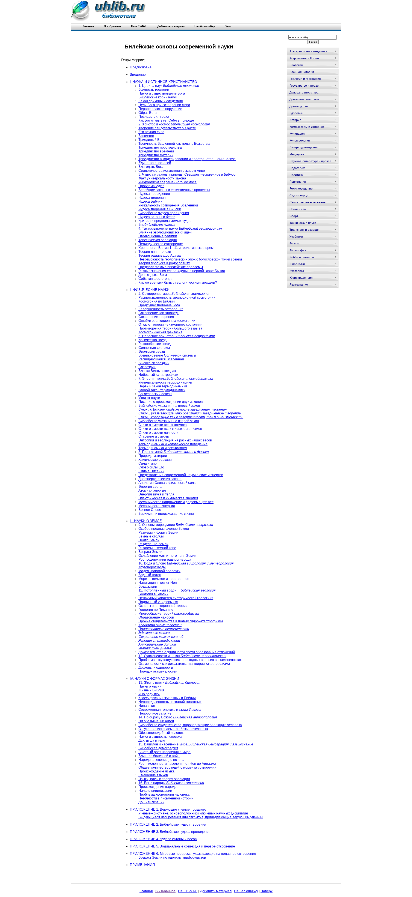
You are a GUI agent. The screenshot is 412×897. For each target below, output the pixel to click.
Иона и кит (146, 705)
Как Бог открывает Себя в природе (166, 120)
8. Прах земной (173, 452)
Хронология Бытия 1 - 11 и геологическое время (176, 248)
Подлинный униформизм (158, 602)
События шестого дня (155, 278)
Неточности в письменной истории (166, 798)
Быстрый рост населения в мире (164, 752)
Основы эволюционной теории (163, 606)
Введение (138, 74)
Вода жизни (147, 586)
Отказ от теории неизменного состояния (170, 324)
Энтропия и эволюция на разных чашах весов (175, 440)
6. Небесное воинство (176, 336)
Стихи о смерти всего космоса (162, 425)
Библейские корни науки (157, 97)
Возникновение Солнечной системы (167, 355)
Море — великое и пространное (163, 579)
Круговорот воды (152, 567)
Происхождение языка (156, 771)
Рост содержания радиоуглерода (164, 559)
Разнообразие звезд (154, 344)
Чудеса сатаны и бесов (156, 217)
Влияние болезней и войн (159, 756)
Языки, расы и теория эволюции (164, 779)
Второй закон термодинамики (161, 390)
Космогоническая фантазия (160, 332)
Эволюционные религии (157, 236)
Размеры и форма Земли (158, 532)
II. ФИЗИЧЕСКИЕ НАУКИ (150, 290)
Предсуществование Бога (159, 305)
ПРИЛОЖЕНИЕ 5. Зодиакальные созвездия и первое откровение (182, 846)
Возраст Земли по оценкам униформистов (172, 857)
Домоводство (298, 106)
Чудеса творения (152, 197)
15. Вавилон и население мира (195, 744)
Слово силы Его (151, 467)
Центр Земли (148, 540)
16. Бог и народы (171, 783)
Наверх (267, 891)
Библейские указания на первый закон (169, 405)
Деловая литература (303, 92)
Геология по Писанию (155, 609)
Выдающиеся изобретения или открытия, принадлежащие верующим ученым (200, 817)
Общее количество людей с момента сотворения (177, 767)
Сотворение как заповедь (158, 313)
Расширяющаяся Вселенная (161, 359)
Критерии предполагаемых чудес (164, 221)
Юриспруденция (301, 277)
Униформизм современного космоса (167, 182)
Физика (294, 243)
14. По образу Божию (177, 717)
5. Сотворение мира (174, 293)
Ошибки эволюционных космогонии (166, 320)
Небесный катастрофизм (158, 374)
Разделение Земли (153, 544)
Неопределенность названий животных (169, 702)
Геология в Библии (153, 594)
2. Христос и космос (174, 124)
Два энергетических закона (160, 479)
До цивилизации (151, 802)
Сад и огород (298, 195)
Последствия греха (153, 116)
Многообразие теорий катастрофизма (168, 613)
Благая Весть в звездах (157, 371)
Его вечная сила (151, 132)
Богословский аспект (155, 394)
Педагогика (297, 168)
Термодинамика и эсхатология (162, 448)
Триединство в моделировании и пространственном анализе (187, 159)
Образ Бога (147, 112)
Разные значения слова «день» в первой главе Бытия (181, 271)
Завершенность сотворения (160, 309)
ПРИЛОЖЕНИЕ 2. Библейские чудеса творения (168, 824)
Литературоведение (303, 147)
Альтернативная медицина (308, 51)
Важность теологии (153, 89)
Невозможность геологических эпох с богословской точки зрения (190, 259)
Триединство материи (155, 155)
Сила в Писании (151, 471)
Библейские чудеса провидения (163, 213)
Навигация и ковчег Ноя (157, 582)
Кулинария (297, 133)
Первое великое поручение (160, 109)
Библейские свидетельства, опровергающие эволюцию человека (190, 725)
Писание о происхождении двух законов (170, 401)
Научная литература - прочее (310, 161)
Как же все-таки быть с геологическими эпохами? (177, 282)
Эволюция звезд (151, 351)
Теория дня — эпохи (154, 251)
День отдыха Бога (152, 275)
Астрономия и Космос (304, 58)
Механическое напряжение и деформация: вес (176, 502)
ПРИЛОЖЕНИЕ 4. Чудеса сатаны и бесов (163, 839)
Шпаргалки (297, 264)
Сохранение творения (156, 317)
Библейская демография (158, 748)
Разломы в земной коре (157, 548)
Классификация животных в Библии (167, 698)
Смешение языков (153, 775)
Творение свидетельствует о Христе (167, 128)
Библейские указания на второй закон (168, 421)
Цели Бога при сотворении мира (164, 105)
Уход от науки (149, 398)
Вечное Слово (149, 510)
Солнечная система (154, 347)
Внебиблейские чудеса (156, 224)
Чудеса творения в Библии (159, 209)
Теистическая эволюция (157, 240)
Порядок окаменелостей (157, 671)
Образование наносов (156, 617)
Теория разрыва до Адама (159, 255)
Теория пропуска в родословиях (164, 263)
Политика (296, 174)
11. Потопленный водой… (177, 590)
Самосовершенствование (307, 202)
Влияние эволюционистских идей (165, 232)
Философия (297, 250)
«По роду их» (149, 694)
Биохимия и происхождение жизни (166, 513)
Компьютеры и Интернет (306, 126)
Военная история (301, 72)
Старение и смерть (153, 436)
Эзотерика (296, 270)
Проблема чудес (151, 186)
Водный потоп (149, 575)
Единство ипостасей (154, 163)
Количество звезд (152, 340)
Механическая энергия (156, 506)
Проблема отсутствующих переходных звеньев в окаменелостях (190, 660)
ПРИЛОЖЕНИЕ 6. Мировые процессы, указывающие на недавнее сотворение (193, 853)
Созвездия (147, 367)
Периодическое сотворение (160, 244)
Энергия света (150, 486)
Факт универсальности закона (162, 178)
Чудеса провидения (154, 194)
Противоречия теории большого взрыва (170, 328)
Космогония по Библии (156, 301)
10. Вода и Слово (186, 563)
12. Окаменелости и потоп (182, 656)
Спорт (293, 216)
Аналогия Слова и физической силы (167, 483)
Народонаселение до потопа (161, 760)
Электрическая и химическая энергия (168, 498)
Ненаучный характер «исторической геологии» (175, 598)
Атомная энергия (152, 490)
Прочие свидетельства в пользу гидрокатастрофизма (180, 621)
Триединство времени (156, 151)
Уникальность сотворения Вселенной (168, 205)
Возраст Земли (150, 552)
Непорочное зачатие (154, 713)
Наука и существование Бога (161, 93)
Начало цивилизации (155, 790)
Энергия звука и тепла (156, 494)
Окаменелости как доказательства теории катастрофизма (184, 663)
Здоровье (296, 113)
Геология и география (305, 78)
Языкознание (298, 284)
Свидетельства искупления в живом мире (171, 170)
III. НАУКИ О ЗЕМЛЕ (146, 521)
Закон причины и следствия (160, 101)
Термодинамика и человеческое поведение (173, 444)
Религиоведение (301, 188)
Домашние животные (304, 99)
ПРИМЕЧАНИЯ (142, 865)
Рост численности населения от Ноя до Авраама (177, 763)
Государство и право (304, 85)
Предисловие (140, 67)
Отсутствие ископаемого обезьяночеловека (173, 729)
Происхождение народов (158, 787)
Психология (297, 181)
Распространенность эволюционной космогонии (176, 297)
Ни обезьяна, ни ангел (156, 721)
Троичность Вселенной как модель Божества (174, 143)
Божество (146, 136)
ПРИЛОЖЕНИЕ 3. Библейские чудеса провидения (170, 832)
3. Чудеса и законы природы (187, 174)
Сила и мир (147, 463)
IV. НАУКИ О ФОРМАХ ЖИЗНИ (154, 678)
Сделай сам (297, 209)
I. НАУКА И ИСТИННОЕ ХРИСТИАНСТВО (163, 82)
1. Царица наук (168, 85)
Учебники (296, 236)
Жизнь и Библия (151, 690)
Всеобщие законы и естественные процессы (174, 190)
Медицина (296, 154)
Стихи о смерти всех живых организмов (170, 428)
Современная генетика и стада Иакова (169, 709)
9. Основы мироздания (175, 525)
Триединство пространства (160, 147)
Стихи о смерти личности (158, 432)
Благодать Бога (150, 167)
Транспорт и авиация (304, 229)
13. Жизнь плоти (169, 682)
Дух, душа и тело (151, 740)
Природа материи (152, 456)
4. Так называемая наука (180, 228)
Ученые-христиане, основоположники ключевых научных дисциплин (193, 813)
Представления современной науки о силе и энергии (180, 475)
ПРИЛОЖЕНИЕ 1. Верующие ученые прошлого (168, 809)
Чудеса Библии (150, 201)
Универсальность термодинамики (165, 382)
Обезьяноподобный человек (160, 732)
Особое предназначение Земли (163, 528)
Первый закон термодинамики (162, 386)
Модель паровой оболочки (159, 571)
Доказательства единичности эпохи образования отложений (186, 652)
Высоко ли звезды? (153, 363)
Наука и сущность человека (160, 736)
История (295, 120)
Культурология (299, 140)
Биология (296, 65)
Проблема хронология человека (163, 794)
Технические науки (302, 222)
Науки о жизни (149, 686)
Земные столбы (151, 536)
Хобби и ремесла (301, 257)
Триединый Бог (150, 139)
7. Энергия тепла (175, 378)
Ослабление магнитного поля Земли (167, 555)
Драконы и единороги (155, 667)
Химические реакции (155, 459)
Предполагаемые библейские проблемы (170, 267)
